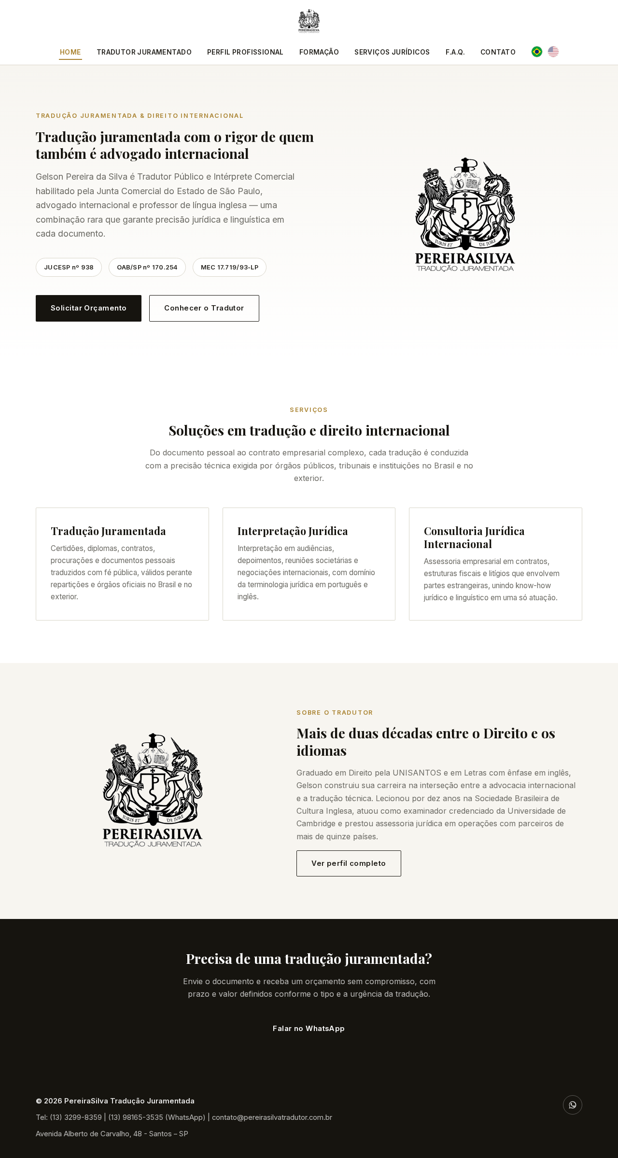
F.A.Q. (455, 52)
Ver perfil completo (348, 863)
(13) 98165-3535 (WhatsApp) (157, 1117)
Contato (498, 52)
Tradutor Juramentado (144, 52)
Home (70, 52)
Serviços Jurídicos (392, 52)
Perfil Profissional (245, 52)
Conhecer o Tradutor (204, 308)
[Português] (537, 51)
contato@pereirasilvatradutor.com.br (272, 1117)
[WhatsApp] (572, 1105)
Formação (319, 52)
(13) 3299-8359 (76, 1117)
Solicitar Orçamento (88, 308)
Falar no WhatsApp (309, 1028)
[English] (553, 51)
